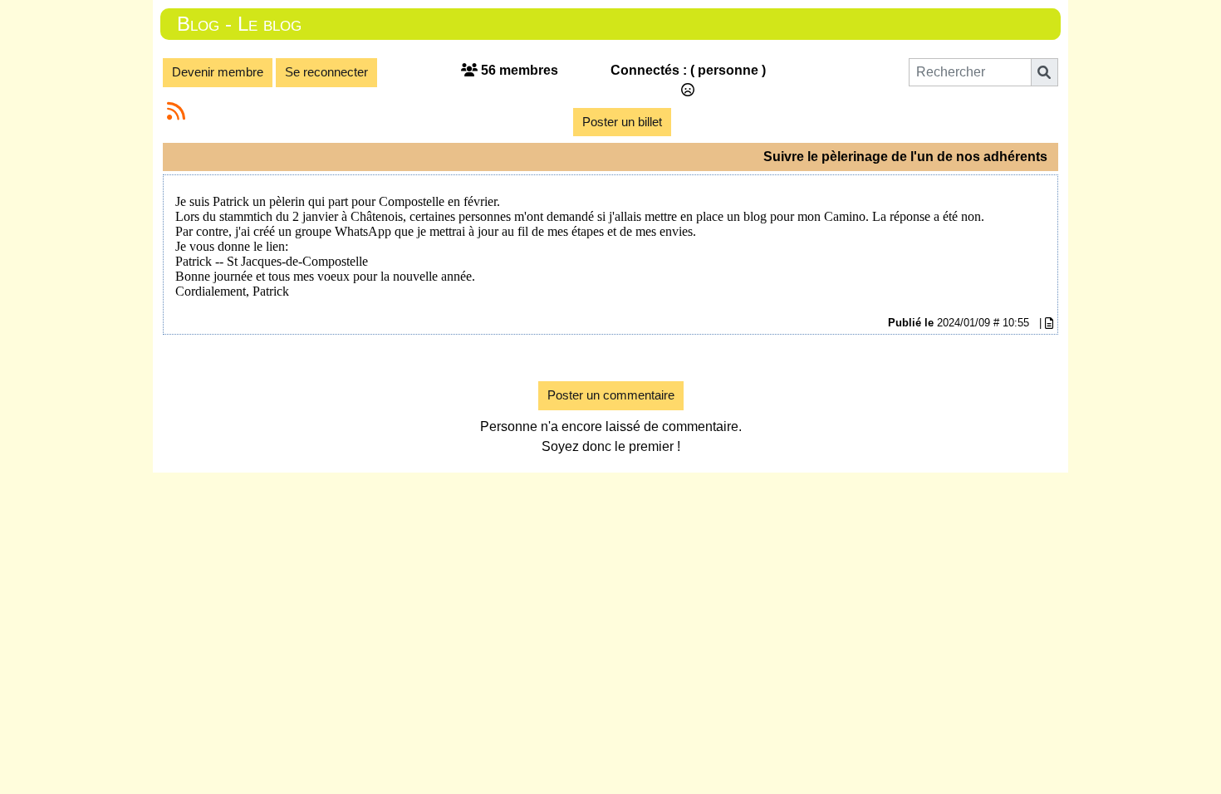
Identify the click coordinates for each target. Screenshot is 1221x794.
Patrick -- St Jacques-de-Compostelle (271, 261)
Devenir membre (217, 72)
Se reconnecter (326, 72)
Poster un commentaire (610, 395)
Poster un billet (622, 122)
